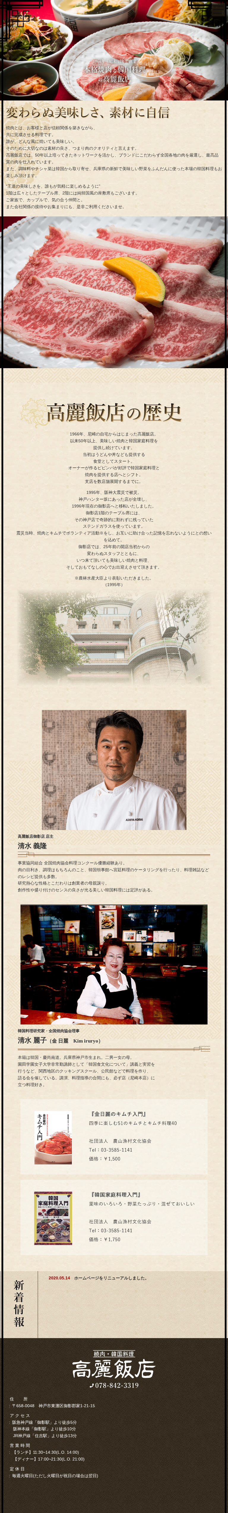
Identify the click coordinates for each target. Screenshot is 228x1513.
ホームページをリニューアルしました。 (111, 1278)
